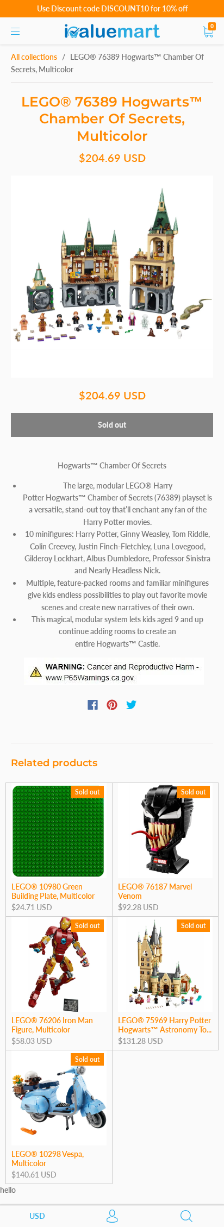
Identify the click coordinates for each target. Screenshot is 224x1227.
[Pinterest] (112, 704)
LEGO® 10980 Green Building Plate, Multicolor (53, 891)
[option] (112, 277)
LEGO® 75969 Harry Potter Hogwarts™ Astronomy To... (164, 1025)
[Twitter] (131, 704)
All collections (34, 56)
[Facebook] (92, 704)
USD (37, 1215)
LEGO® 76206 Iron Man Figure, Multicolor (52, 1025)
